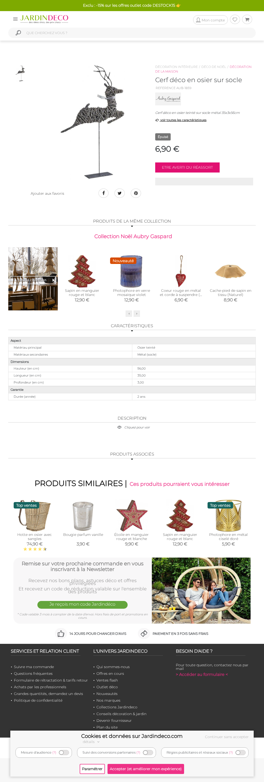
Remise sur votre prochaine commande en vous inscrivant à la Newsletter (83, 566)
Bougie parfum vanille (83, 534)
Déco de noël (213, 67)
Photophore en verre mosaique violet (131, 292)
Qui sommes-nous (113, 666)
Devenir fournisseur (114, 720)
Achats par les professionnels (40, 687)
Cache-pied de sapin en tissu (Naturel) (230, 292)
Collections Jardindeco (116, 707)
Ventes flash (107, 680)
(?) (54, 752)
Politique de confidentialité (38, 700)
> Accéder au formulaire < (202, 674)
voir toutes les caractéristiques (183, 120)
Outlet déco (107, 687)
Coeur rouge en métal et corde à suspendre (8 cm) (181, 294)
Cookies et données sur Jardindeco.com (132, 736)
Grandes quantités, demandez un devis (48, 693)
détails (89, 741)
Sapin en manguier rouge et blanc (82, 292)
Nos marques (108, 700)
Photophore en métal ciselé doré (228, 536)
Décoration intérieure (176, 67)
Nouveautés (107, 693)
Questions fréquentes (33, 673)
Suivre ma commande (34, 666)
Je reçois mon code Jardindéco (83, 604)
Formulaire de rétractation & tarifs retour (51, 680)
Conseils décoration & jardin (121, 713)
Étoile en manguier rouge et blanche (131, 536)
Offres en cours (110, 673)
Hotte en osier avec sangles (34, 536)
